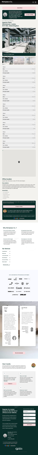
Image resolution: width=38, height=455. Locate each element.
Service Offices (5, 259)
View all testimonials (19, 352)
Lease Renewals (5, 255)
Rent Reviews (4, 257)
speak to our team (13, 17)
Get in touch (16, 11)
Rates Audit (4, 261)
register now (19, 16)
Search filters (19, 7)
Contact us (10, 383)
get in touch (14, 201)
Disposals (4, 253)
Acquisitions (4, 251)
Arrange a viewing (29, 14)
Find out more (5, 264)
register (7, 377)
